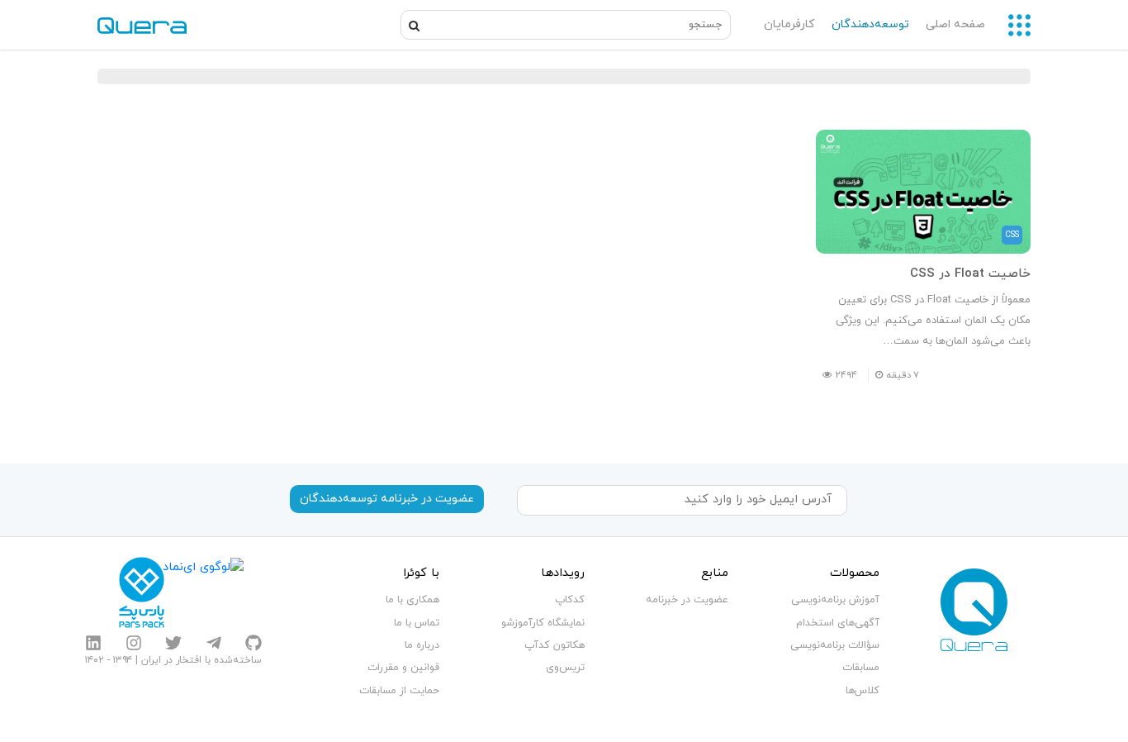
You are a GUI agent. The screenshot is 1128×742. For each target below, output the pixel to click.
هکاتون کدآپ (554, 645)
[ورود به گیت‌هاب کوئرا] (253, 643)
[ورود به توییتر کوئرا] (173, 643)
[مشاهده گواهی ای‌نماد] (203, 592)
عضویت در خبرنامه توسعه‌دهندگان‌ (387, 499)
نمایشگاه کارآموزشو (543, 623)
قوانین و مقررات (403, 667)
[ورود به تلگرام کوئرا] (214, 643)
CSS (1012, 235)
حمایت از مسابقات (399, 690)
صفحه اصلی (955, 24)
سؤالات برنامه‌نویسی (834, 645)
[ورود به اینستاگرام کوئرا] (134, 643)
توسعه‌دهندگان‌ (870, 24)
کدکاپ (570, 599)
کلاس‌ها (862, 690)
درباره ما (422, 645)
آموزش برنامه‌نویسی (835, 599)
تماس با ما (416, 623)
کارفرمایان (789, 24)
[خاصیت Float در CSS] (923, 192)
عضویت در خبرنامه (687, 599)
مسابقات (860, 667)
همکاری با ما (412, 599)
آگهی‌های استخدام (837, 623)
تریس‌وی (565, 667)
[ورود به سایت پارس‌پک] (141, 592)
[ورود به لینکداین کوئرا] (93, 643)
